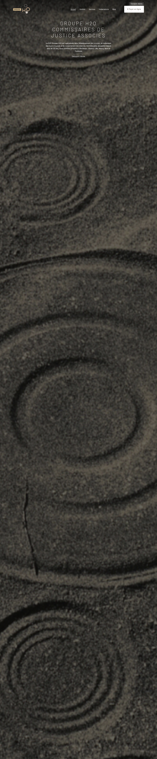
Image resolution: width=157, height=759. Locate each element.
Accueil (73, 9)
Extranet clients (136, 4)
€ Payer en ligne (134, 9)
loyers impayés (55, 46)
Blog (114, 9)
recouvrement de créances (75, 46)
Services (92, 9)
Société (82, 9)
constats (96, 43)
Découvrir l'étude (78, 56)
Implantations (104, 9)
